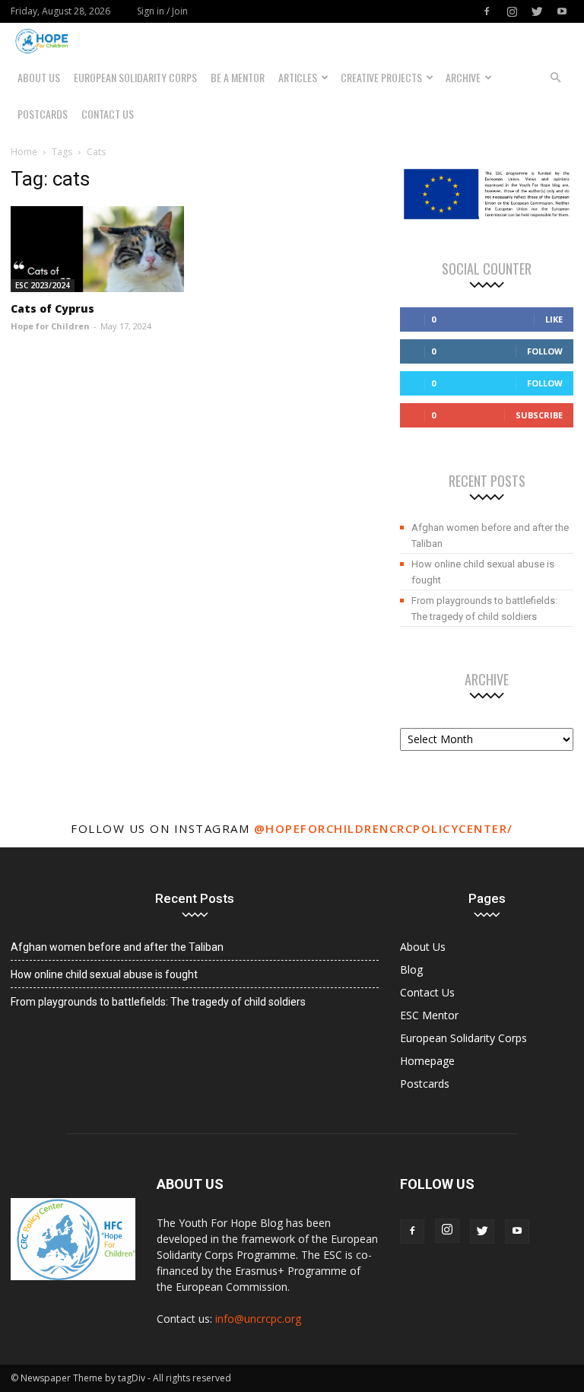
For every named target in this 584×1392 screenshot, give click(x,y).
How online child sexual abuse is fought (482, 572)
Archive (463, 77)
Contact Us (107, 114)
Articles (297, 77)
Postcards (42, 114)
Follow (545, 351)
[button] (555, 77)
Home (24, 151)
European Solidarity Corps (135, 77)
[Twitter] (536, 11)
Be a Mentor (238, 77)
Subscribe (539, 415)
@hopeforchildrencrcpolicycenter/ (383, 828)
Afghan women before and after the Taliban (490, 535)
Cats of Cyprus (52, 308)
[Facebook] (486, 11)
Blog (411, 969)
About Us (38, 77)
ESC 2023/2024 (42, 285)
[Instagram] (511, 11)
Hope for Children (50, 326)
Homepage (427, 1061)
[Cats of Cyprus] (97, 249)
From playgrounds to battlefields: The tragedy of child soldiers (484, 608)
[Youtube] (562, 11)
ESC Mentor (429, 1015)
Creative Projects (381, 77)
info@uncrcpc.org (258, 1318)
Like (554, 319)
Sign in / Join (162, 11)
